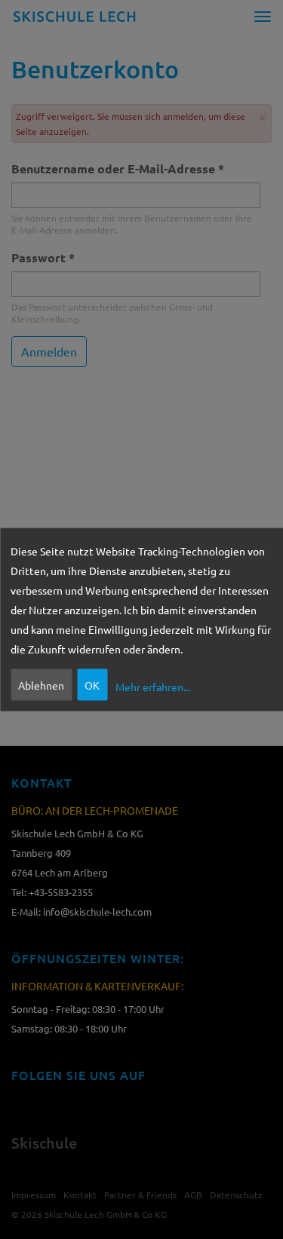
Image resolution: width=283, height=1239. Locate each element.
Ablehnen (41, 684)
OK (92, 684)
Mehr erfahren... (152, 686)
